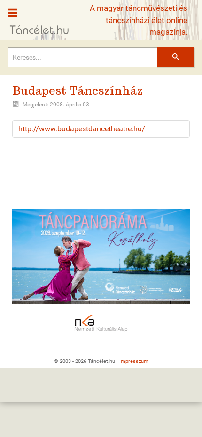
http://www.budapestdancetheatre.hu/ (81, 128)
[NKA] (101, 323)
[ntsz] (101, 256)
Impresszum (133, 361)
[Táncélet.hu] (35, 18)
